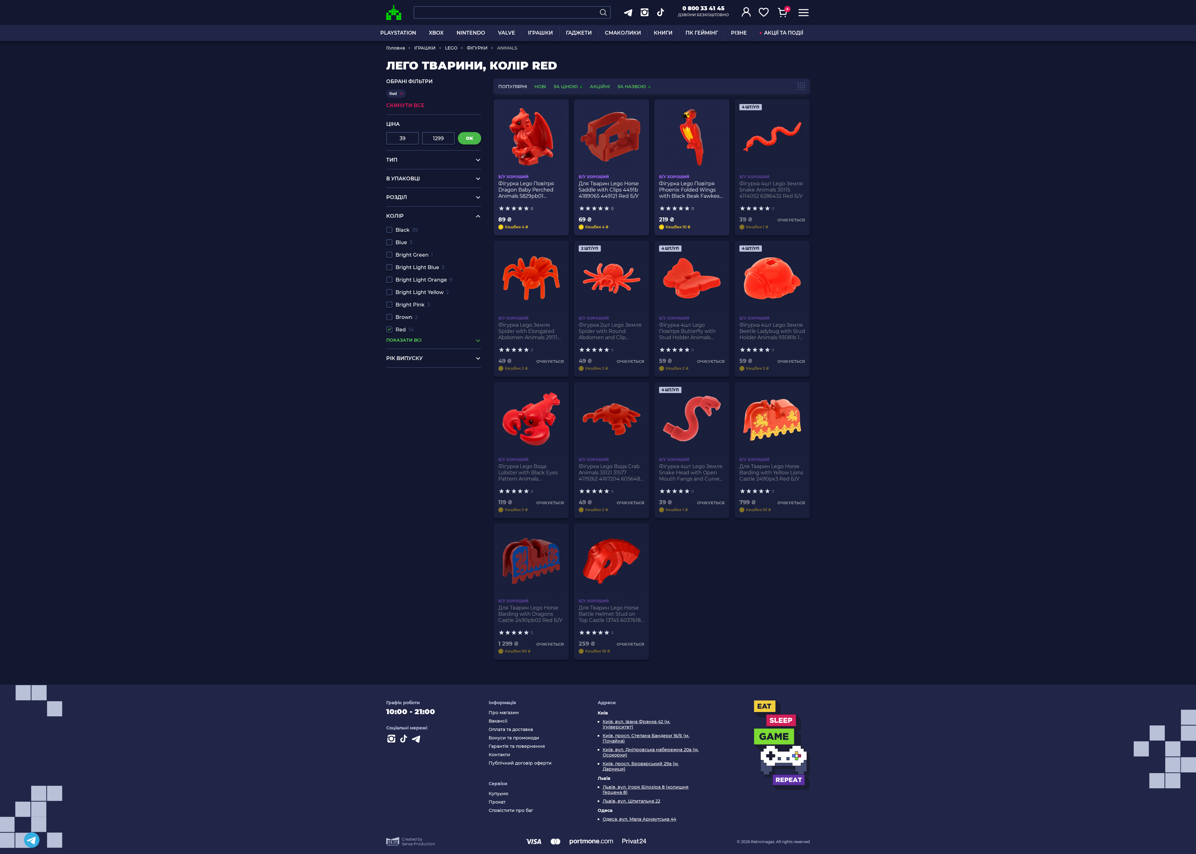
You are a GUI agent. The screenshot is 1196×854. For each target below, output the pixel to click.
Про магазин (504, 712)
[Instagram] (392, 740)
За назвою (632, 86)
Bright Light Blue (420, 267)
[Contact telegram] (417, 740)
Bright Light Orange (424, 280)
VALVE (506, 33)
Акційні (600, 86)
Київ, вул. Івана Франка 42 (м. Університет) (636, 724)
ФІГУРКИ (477, 48)
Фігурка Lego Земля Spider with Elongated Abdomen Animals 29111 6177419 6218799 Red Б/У (529, 331)
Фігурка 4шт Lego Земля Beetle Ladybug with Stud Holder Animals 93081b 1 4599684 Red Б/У (772, 331)
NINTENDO (471, 33)
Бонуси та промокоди (514, 738)
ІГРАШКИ (540, 33)
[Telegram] (32, 840)
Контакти (499, 754)
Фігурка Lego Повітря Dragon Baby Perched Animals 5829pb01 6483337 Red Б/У (526, 190)
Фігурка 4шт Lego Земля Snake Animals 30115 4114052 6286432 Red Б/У (771, 190)
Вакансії (498, 721)
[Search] (603, 12)
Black (407, 230)
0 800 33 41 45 (703, 8)
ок (469, 138)
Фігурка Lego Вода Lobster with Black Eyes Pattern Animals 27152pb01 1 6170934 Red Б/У (529, 472)
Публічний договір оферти (520, 763)
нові (540, 86)
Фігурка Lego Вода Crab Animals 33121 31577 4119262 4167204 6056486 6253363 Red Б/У (611, 472)
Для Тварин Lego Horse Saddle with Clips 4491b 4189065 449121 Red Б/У (609, 190)
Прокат (497, 802)
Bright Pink (413, 305)
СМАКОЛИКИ (623, 33)
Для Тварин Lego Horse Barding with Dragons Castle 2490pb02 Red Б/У (530, 614)
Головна (395, 48)
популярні (512, 86)
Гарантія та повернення (517, 746)
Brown (407, 317)
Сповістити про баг (511, 810)
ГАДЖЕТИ (579, 33)
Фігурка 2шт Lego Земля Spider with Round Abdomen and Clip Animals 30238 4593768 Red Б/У (610, 331)
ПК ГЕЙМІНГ (702, 33)
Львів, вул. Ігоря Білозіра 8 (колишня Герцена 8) (646, 790)
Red (405, 330)
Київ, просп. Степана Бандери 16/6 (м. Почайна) (646, 738)
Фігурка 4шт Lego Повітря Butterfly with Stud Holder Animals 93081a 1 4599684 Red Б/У (691, 331)
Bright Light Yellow (422, 292)
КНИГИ (663, 33)
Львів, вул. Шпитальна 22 (631, 801)
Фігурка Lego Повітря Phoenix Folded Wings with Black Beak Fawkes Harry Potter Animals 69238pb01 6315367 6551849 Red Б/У (689, 190)
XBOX (436, 33)
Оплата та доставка (511, 729)
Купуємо (498, 793)
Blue (404, 242)
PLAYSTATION (398, 33)
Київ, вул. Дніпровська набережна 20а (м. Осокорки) (651, 752)
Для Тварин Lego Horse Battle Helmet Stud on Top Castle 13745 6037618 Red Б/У (610, 614)
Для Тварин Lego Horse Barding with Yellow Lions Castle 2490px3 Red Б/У (771, 472)
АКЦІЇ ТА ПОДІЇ (783, 33)
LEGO (451, 48)
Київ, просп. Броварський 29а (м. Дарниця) (641, 766)
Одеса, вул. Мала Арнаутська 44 (639, 819)
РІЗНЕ (739, 33)
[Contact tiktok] (405, 740)
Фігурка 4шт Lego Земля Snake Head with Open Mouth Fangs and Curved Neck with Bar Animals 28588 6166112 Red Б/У (691, 472)
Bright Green (414, 255)
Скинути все (405, 105)
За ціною (566, 86)
